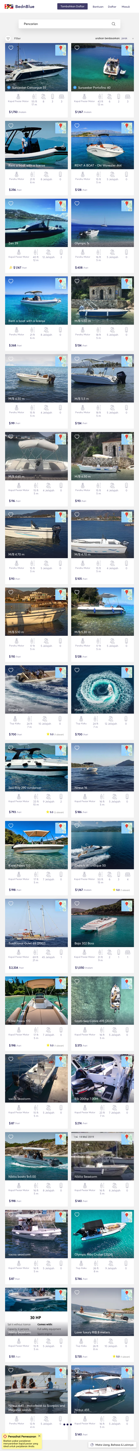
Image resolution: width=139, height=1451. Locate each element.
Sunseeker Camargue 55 (29, 88)
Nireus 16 (81, 788)
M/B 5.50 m (83, 321)
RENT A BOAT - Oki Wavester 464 (98, 165)
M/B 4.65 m (16, 476)
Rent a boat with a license (26, 165)
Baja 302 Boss (84, 943)
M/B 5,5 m (82, 399)
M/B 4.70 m (16, 554)
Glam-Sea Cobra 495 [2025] (94, 1021)
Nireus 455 (82, 1410)
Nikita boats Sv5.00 (22, 1177)
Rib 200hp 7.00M (86, 1099)
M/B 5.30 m (83, 632)
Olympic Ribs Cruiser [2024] (94, 1254)
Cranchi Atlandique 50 (90, 865)
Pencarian (31, 24)
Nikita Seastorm (86, 1177)
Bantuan (98, 6)
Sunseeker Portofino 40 (94, 88)
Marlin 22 (81, 710)
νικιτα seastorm (19, 1099)
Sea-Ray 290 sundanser (24, 788)
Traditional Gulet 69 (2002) (26, 943)
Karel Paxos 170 (19, 865)
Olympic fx (82, 243)
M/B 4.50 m (16, 399)
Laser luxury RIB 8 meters (92, 1332)
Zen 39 (13, 243)
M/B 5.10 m (16, 632)
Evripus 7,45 (16, 710)
